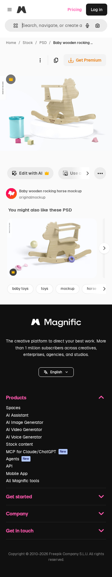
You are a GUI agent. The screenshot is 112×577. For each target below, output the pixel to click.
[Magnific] (56, 323)
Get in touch (19, 530)
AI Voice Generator (24, 437)
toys (44, 288)
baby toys (20, 288)
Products (16, 397)
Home (11, 42)
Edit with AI (27, 174)
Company (17, 513)
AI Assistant (17, 415)
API (9, 466)
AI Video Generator (24, 429)
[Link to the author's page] (11, 194)
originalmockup (32, 197)
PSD (43, 42)
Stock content (19, 444)
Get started (19, 496)
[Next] (87, 173)
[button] (56, 372)
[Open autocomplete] (13, 25)
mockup (67, 288)
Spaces (13, 407)
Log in (96, 9)
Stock (28, 42)
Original (38, 80)
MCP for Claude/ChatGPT (36, 451)
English (56, 372)
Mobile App (16, 473)
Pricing (74, 9)
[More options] (40, 60)
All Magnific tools (22, 480)
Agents (17, 459)
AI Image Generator (24, 422)
